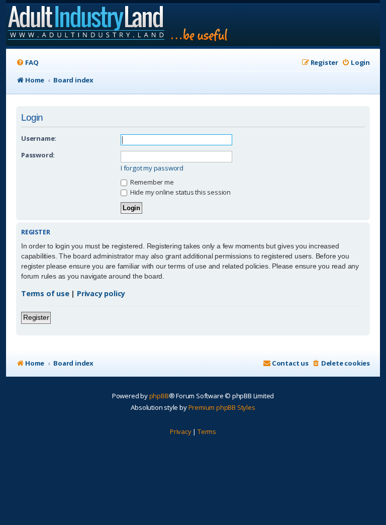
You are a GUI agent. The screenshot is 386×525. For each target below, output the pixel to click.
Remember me (151, 182)
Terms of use (45, 293)
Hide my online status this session (180, 192)
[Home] (118, 25)
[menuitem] (27, 62)
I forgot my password (152, 168)
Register (36, 317)
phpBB (159, 395)
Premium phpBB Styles (221, 407)
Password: (38, 154)
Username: (38, 138)
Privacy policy (101, 293)
